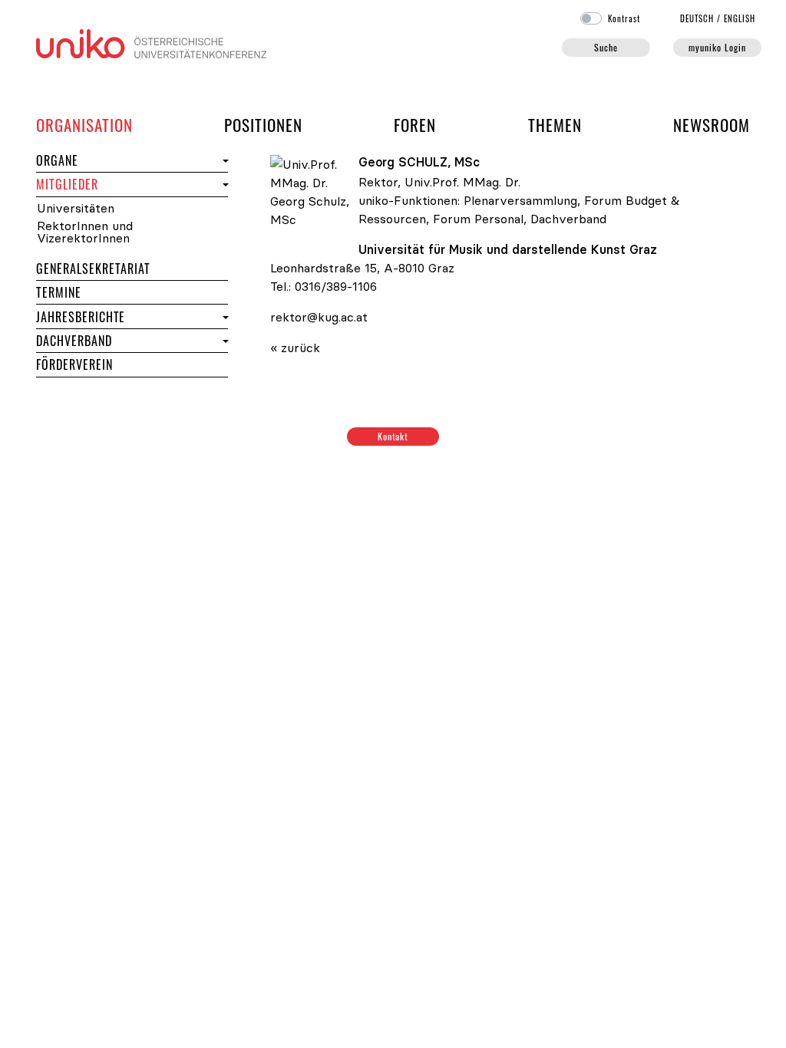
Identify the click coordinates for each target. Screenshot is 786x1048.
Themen (555, 125)
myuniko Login (717, 47)
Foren (415, 124)
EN (739, 18)
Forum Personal (478, 218)
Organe (85, 160)
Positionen (263, 125)
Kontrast (624, 18)
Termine (86, 292)
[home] (151, 42)
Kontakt (393, 436)
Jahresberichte (80, 317)
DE (697, 18)
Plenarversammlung (520, 200)
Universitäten (75, 208)
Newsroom (711, 125)
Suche (606, 47)
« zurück (295, 347)
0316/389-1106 (336, 286)
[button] (224, 161)
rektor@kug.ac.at (319, 317)
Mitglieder (95, 183)
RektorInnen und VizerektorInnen (85, 232)
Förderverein (74, 364)
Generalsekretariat (93, 268)
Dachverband (74, 340)
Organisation (84, 124)
